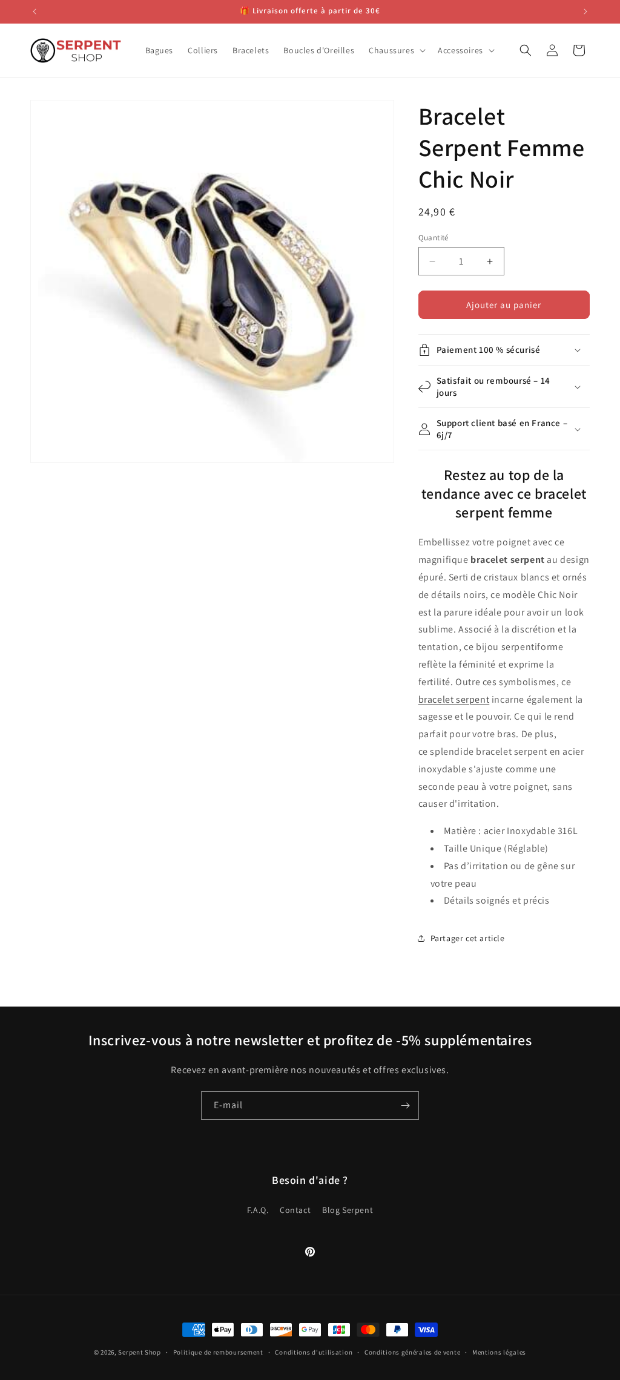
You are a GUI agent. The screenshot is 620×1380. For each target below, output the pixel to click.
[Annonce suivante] (585, 11)
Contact (295, 1209)
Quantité (433, 237)
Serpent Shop (139, 1352)
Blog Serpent (347, 1209)
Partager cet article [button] (467, 938)
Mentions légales (499, 1352)
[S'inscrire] (405, 1105)
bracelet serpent (454, 699)
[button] (395, 50)
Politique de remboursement (218, 1352)
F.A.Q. (258, 1209)
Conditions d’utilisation (313, 1352)
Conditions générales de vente (412, 1352)
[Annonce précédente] (34, 11)
